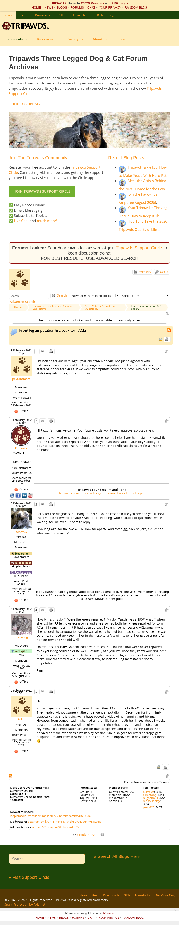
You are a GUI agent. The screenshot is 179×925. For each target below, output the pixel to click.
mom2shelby (151, 801)
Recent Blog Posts (126, 157)
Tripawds (21, 448)
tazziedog (21, 637)
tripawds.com (69, 493)
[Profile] (21, 365)
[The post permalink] (42, 351)
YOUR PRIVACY (110, 7)
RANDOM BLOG (136, 7)
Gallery (73, 39)
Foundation (80, 15)
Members (144, 271)
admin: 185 (39, 827)
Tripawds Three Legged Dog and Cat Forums (52, 307)
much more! (47, 220)
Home (18, 307)
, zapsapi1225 (49, 816)
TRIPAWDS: (58, 3)
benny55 (21, 532)
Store (121, 39)
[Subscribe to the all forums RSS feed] (11, 775)
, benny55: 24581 (92, 822)
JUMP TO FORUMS (25, 104)
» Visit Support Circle (29, 877)
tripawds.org (92, 493)
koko (21, 719)
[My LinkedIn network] (25, 495)
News (8, 15)
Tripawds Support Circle (139, 247)
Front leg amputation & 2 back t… (146, 307)
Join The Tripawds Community (38, 157)
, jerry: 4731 (53, 827)
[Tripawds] (26, 25)
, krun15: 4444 (53, 822)
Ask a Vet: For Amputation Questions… (100, 307)
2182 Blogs (120, 3)
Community (13, 39)
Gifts (61, 15)
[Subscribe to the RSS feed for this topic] (169, 329)
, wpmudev (33, 816)
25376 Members (92, 3)
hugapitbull (150, 798)
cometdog (149, 795)
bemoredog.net (116, 493)
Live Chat (21, 220)
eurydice (148, 792)
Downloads (42, 15)
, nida (87, 816)
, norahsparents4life (71, 816)
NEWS (48, 7)
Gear (23, 15)
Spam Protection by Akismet (24, 904)
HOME (36, 7)
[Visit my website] (12, 495)
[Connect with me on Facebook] (18, 495)
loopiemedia (18, 816)
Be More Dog (105, 15)
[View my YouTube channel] (30, 495)
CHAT (91, 7)
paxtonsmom (21, 379)
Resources (45, 39)
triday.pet (138, 493)
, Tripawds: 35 (70, 827)
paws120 (148, 807)
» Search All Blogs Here (117, 856)
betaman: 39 (36, 822)
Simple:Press (86, 834)
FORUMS (77, 7)
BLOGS (62, 7)
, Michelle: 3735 (71, 822)
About (97, 39)
